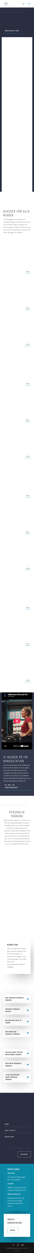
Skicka (24, 1154)
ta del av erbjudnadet (11, 786)
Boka (28, 271)
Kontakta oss (12, 31)
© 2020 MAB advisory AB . (14, 1248)
